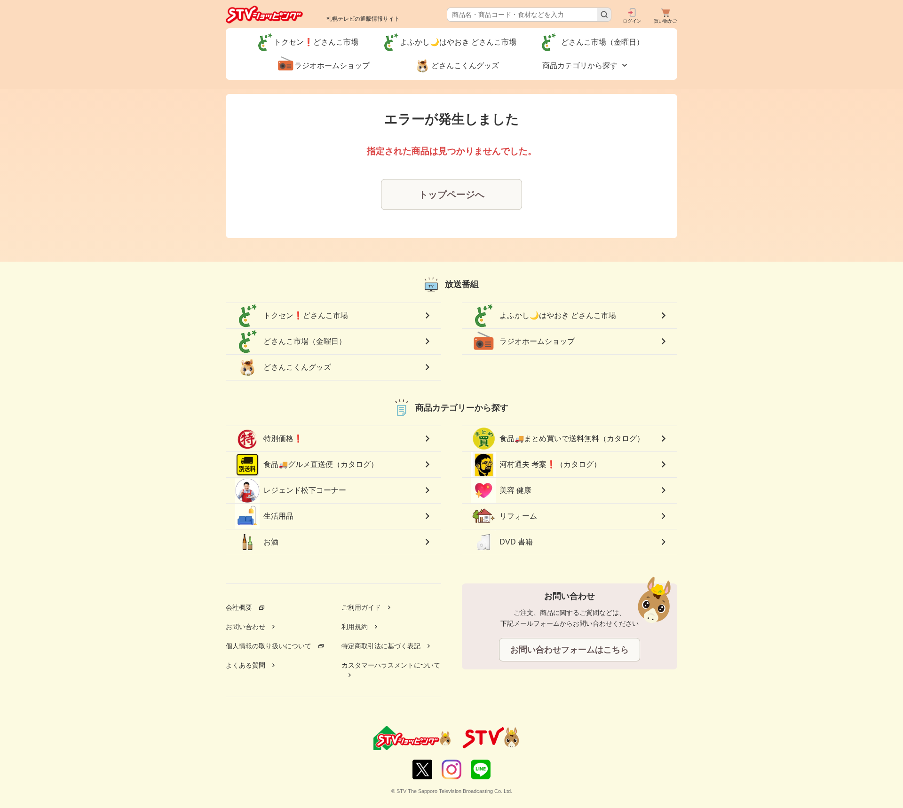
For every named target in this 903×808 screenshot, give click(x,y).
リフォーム (518, 516)
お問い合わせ (245, 626)
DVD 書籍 (516, 542)
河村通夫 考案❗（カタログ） (550, 464)
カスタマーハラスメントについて (390, 665)
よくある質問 (245, 665)
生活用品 (278, 516)
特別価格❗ (283, 439)
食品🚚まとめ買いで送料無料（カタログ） (571, 439)
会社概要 (239, 607)
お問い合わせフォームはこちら (569, 649)
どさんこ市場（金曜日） (308, 341)
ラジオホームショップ (537, 341)
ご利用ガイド (361, 607)
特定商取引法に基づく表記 (380, 646)
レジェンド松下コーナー (304, 490)
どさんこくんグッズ (297, 367)
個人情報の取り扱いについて (268, 646)
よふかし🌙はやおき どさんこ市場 (557, 315)
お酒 (270, 542)
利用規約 (354, 626)
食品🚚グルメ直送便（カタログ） (320, 464)
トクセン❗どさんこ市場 (305, 315)
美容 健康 (515, 490)
